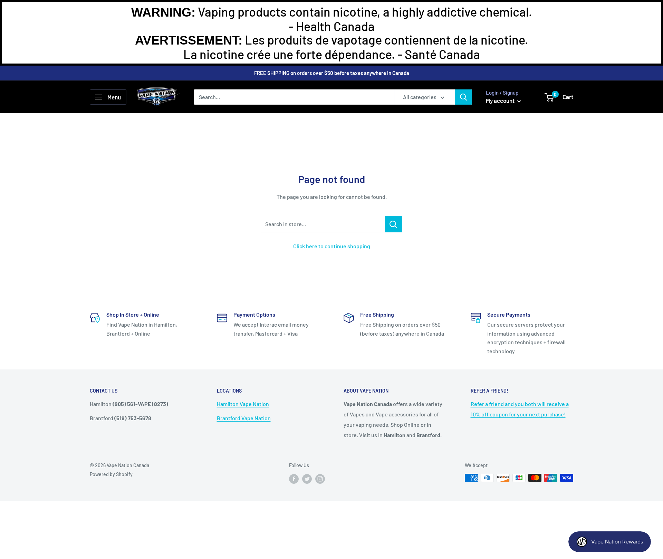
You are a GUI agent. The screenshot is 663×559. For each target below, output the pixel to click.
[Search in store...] (393, 224)
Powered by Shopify (111, 474)
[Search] (463, 97)
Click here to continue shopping (331, 246)
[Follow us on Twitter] (307, 478)
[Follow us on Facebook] (294, 478)
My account (501, 100)
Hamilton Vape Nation (243, 404)
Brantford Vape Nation (244, 418)
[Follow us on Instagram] (320, 478)
